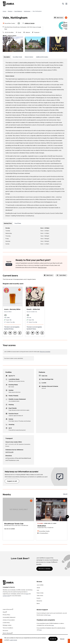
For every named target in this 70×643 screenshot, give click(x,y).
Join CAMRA (40, 585)
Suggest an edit (12, 481)
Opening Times (8, 223)
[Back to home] (8, 3)
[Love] (10, 333)
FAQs (26, 593)
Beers (38, 603)
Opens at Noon (29, 23)
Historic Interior (29, 57)
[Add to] (66, 17)
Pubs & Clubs (40, 592)
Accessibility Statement (9, 617)
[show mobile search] (63, 3)
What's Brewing (7, 633)
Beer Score (60, 17)
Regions (10, 11)
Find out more (42, 267)
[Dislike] (15, 333)
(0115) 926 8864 (9, 32)
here (49, 615)
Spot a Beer (63, 275)
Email (19, 32)
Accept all (53, 639)
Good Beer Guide (17, 57)
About (38, 587)
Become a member (45, 351)
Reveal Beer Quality (9, 23)
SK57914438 (9, 452)
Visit (38, 590)
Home (4, 11)
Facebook (36, 32)
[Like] (5, 333)
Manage (62, 638)
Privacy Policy (6, 614)
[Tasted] (19, 333)
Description (7, 57)
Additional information (42, 57)
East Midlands (18, 11)
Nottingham (27, 11)
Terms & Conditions (8, 627)
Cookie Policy (6, 622)
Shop (4, 612)
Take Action (40, 595)
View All (65, 494)
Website (28, 32)
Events (38, 598)
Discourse (5, 630)
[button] (67, 516)
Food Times (18, 223)
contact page (6, 595)
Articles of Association (9, 620)
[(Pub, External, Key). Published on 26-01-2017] (51, 519)
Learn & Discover (7, 609)
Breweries (39, 600)
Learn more (13, 640)
